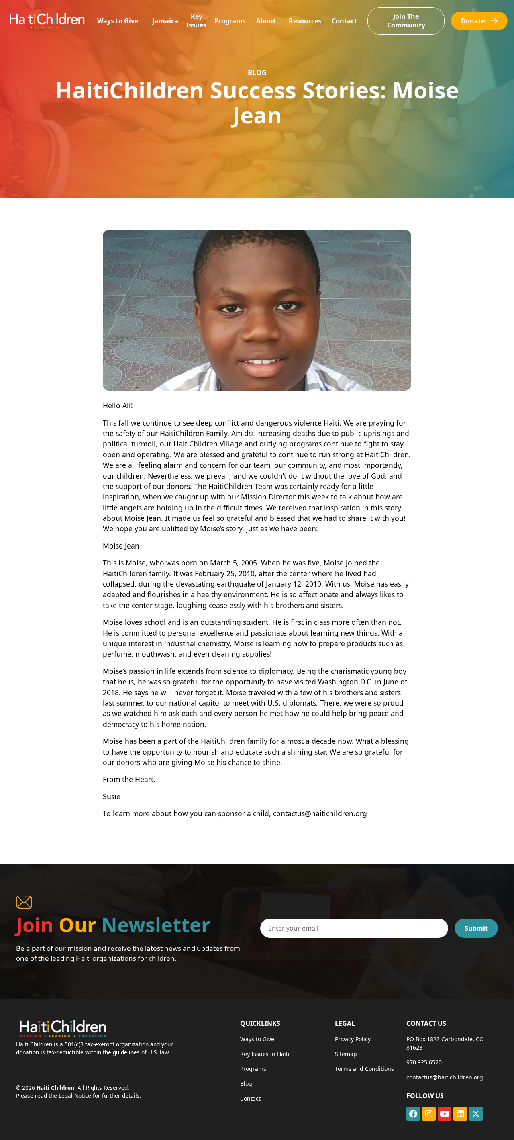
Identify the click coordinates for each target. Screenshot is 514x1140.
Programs (230, 20)
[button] (118, 21)
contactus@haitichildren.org (444, 1077)
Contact (344, 20)
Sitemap (346, 1054)
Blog (246, 1083)
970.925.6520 (424, 1062)
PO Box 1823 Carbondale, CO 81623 (445, 1043)
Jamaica (165, 20)
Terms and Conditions (364, 1068)
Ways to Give (117, 20)
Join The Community (406, 20)
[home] (46, 20)
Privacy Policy (353, 1039)
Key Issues (196, 20)
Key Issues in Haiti (265, 1054)
